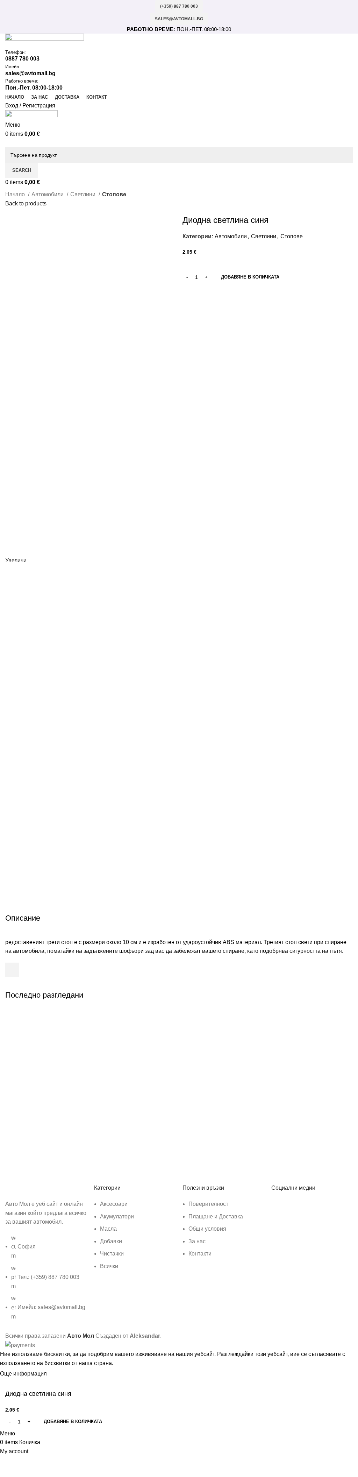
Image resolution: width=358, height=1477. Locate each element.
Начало (15, 194)
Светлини (83, 194)
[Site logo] (44, 41)
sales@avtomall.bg (179, 18)
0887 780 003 (22, 59)
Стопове (114, 194)
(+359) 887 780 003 (179, 6)
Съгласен (65, 1373)
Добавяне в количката (250, 277)
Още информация (24, 1374)
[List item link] (46, 1280)
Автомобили (48, 194)
